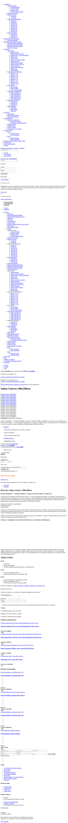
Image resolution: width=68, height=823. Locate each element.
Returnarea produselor (10, 772)
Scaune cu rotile (11, 127)
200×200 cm (14, 31)
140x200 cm (14, 26)
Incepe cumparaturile (6, 199)
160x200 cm (14, 28)
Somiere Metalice (15, 7)
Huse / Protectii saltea (16, 90)
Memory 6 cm (14, 79)
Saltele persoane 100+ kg (17, 64)
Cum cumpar (7, 769)
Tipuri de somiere (11, 5)
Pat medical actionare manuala (18, 123)
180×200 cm (14, 37)
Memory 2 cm (14, 73)
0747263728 (14, 444)
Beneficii (6, 427)
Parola (2, 170)
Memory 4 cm (14, 76)
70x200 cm (14, 20)
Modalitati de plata (9, 438)
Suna (5, 368)
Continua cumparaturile (7, 377)
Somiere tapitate (15, 8)
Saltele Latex (14, 57)
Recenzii (6, 486)
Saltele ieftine (14, 87)
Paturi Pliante (10, 114)
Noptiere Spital (11, 126)
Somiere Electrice (12, 14)
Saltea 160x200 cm (16, 96)
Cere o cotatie (51, 754)
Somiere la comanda (12, 13)
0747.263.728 (4, 158)
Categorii (6, 212)
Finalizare (6, 209)
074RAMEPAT (13, 158)
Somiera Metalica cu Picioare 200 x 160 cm (13, 695)
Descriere (6, 485)
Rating (2, 595)
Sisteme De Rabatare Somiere (15, 44)
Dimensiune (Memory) (13, 100)
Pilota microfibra (15, 139)
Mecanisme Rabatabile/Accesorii (12, 41)
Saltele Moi (14, 108)
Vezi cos (6, 208)
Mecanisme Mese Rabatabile (14, 46)
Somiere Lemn (14, 10)
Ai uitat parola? (5, 179)
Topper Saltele (14, 88)
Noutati (6, 153)
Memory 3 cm (14, 75)
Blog (5, 358)
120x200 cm (14, 23)
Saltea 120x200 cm (16, 93)
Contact (6, 145)
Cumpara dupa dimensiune (14, 91)
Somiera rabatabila (12, 32)
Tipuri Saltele (10, 50)
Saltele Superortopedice (17, 63)
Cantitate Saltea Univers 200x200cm (10, 467)
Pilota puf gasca (15, 138)
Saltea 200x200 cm (16, 99)
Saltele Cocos (14, 58)
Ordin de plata (7, 788)
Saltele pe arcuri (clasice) (17, 53)
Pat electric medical (16, 121)
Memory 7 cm (14, 81)
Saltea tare (13, 111)
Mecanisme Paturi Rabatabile (11, 38)
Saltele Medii (14, 109)
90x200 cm (14, 22)
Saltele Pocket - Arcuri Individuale (20, 55)
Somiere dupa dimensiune (14, 19)
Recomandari (7, 142)
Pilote (8, 136)
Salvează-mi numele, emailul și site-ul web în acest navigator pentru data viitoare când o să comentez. (29, 605)
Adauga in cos (4, 479)
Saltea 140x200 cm (16, 94)
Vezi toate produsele (12, 40)
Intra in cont (4, 173)
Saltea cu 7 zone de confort (18, 60)
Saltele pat (6, 49)
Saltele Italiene (14, 70)
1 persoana (13, 16)
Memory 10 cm (15, 84)
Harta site (6, 780)
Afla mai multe (4, 821)
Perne (8, 132)
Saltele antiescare (15, 66)
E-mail (2, 167)
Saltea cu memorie (18, 585)
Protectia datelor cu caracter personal (13, 777)
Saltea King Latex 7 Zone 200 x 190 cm (12, 659)
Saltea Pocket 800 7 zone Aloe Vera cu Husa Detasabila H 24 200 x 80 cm (21, 637)
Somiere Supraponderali (17, 11)
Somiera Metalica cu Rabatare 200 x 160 (12, 675)
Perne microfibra (15, 135)
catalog (7, 156)
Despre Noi (7, 356)
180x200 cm (14, 29)
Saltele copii (14, 69)
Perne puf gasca (15, 133)
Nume (2, 600)
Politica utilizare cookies (10, 778)
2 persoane (13, 17)
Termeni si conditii (9, 803)
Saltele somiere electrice (17, 67)
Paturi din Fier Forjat (12, 117)
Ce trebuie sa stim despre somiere (12, 361)
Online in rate (7, 791)
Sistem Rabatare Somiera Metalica (10, 733)
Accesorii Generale (12, 47)
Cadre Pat (6, 112)
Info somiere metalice (9, 144)
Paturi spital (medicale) (13, 115)
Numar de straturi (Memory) (14, 72)
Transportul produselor (10, 774)
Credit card (7, 789)
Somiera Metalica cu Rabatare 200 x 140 (12, 715)
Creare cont (4, 192)
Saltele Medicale (15, 61)
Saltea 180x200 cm (16, 97)
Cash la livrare (8, 786)
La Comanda (7, 154)
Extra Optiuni (10, 85)
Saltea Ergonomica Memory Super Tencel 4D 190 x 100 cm (17, 648)
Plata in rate (7, 771)
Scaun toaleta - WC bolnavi (14, 129)
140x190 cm (14, 25)
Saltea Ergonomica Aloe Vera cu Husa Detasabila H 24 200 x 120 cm (20, 626)
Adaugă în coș (4, 469)
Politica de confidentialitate (11, 802)
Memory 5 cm (14, 78)
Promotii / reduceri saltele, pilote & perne (14, 141)
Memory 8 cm (14, 82)
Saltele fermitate (11, 106)
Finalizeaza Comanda (19, 377)
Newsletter (7, 362)
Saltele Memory (15, 52)
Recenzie (3, 598)
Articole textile (8, 130)
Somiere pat (7, 4)
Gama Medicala (8, 118)
